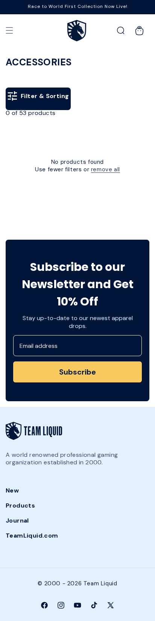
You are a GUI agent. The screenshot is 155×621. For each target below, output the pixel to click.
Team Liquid (100, 583)
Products (20, 505)
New (12, 490)
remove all (105, 169)
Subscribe (77, 372)
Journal (17, 520)
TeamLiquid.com (32, 535)
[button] (9, 30)
